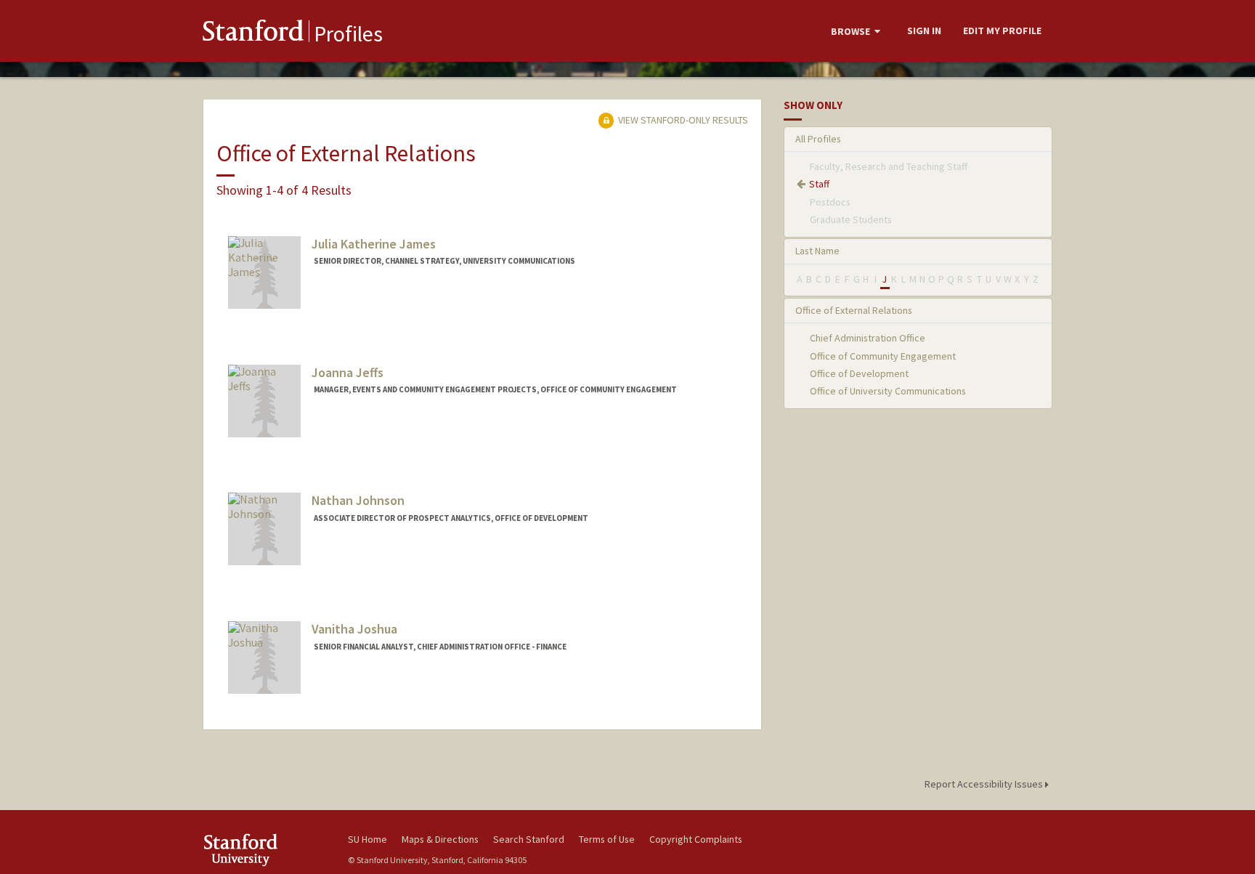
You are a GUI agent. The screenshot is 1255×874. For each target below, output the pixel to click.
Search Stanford (528, 839)
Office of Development (859, 373)
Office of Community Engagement (883, 356)
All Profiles (818, 138)
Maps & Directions (440, 839)
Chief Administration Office (867, 337)
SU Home (367, 839)
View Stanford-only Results (682, 119)
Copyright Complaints (695, 839)
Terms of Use (607, 839)
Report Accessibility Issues (985, 783)
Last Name (817, 250)
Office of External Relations (853, 310)
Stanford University (264, 849)
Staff (819, 183)
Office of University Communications (888, 390)
